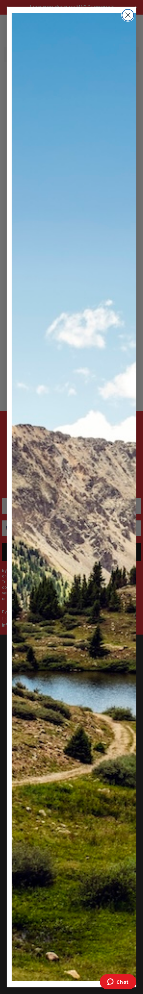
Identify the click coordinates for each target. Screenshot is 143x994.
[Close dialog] (128, 15)
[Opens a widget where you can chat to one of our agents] (117, 982)
